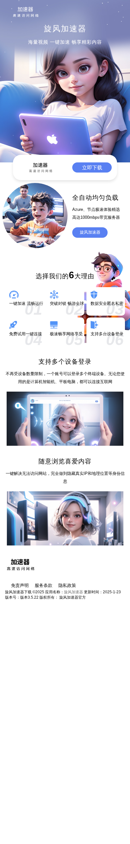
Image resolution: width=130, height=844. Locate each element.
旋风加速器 (90, 232)
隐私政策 (67, 585)
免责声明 (20, 585)
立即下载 (92, 167)
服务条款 (43, 585)
